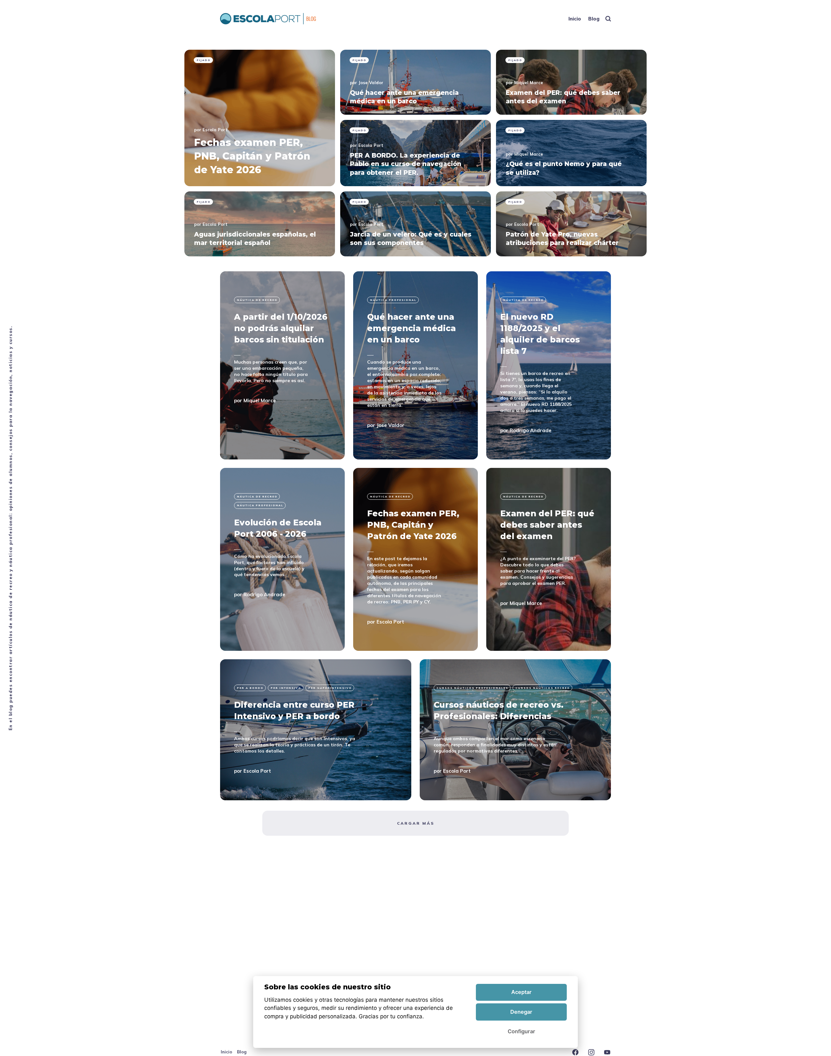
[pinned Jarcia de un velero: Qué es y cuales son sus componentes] (415, 223)
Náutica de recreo (257, 300)
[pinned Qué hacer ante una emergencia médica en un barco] (415, 82)
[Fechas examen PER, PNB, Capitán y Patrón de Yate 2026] (415, 559)
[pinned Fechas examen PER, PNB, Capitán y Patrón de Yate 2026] (259, 118)
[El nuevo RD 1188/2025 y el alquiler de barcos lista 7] (548, 365)
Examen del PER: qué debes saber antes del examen (547, 525)
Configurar (521, 1031)
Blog (594, 19)
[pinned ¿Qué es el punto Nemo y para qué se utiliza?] (571, 153)
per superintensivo (330, 687)
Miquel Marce (528, 82)
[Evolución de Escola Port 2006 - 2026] (282, 559)
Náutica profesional (393, 300)
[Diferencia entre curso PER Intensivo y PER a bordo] (315, 729)
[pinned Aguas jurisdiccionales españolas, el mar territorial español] (259, 223)
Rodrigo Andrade (531, 430)
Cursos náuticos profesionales (472, 687)
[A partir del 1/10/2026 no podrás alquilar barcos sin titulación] (282, 365)
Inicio (574, 19)
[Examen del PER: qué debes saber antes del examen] (548, 559)
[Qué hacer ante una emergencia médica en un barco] (415, 365)
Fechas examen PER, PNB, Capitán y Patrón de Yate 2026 (413, 525)
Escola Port (215, 129)
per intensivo (286, 687)
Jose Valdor (370, 82)
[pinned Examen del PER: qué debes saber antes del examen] (571, 82)
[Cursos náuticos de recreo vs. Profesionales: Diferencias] (515, 729)
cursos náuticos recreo (542, 687)
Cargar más (415, 823)
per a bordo (250, 687)
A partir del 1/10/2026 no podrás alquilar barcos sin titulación (281, 328)
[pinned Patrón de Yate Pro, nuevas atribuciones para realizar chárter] (571, 223)
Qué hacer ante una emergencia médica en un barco (411, 328)
